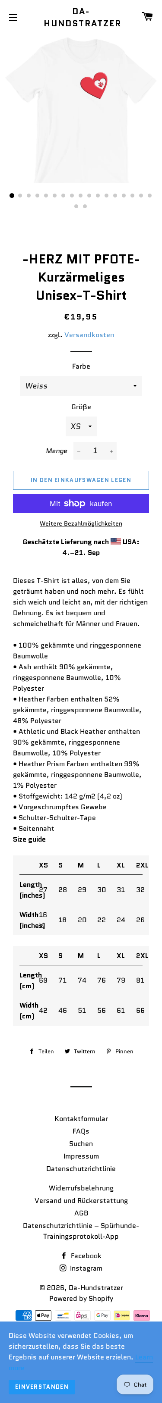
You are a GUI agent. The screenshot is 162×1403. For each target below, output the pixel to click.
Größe (81, 407)
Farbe (81, 366)
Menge (56, 451)
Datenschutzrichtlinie (81, 1169)
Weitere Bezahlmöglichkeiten (81, 523)
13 (115, 195)
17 (150, 195)
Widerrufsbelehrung (81, 1188)
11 (98, 195)
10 (90, 195)
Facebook (85, 1256)
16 (141, 195)
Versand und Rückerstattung (81, 1201)
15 (133, 195)
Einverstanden (42, 1387)
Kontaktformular (81, 1119)
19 (85, 206)
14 (124, 195)
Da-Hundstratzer (81, 17)
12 (107, 195)
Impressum (81, 1156)
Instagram (85, 1268)
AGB (81, 1213)
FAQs (81, 1131)
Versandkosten (89, 335)
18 (77, 206)
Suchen (81, 1144)
